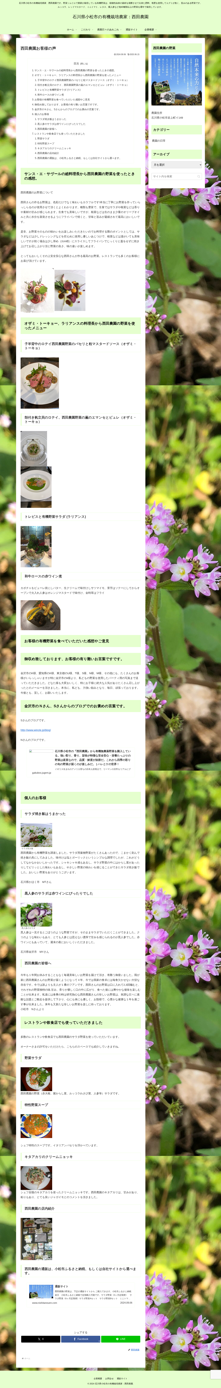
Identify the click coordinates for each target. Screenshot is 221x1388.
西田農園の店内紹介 (48, 153)
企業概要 (98, 1378)
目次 (76, 63)
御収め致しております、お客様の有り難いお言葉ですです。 (67, 104)
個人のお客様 (42, 114)
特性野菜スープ (45, 143)
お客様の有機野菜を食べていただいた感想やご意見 (62, 99)
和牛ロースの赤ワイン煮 (50, 94)
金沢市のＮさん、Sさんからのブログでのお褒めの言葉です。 (68, 109)
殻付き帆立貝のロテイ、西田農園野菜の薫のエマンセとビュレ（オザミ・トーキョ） (83, 85)
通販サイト (122, 1378)
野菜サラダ (43, 138)
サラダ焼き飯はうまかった (51, 119)
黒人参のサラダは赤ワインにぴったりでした (61, 124)
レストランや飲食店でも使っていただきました (60, 133)
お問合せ (109, 1378)
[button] (198, 176)
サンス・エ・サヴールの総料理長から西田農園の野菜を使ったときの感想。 (75, 70)
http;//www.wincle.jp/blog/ (36, 730)
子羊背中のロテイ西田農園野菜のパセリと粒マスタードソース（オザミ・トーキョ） (83, 80)
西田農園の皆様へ (47, 128)
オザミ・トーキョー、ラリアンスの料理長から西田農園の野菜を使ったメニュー (78, 75)
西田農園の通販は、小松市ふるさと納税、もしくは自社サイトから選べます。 (79, 158)
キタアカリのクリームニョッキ (54, 148)
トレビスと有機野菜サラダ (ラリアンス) (58, 89)
